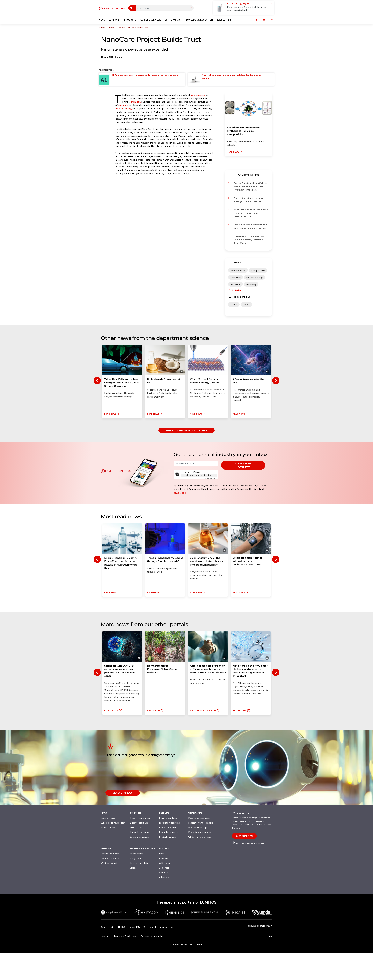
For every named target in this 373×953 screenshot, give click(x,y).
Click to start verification (198, 475)
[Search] (191, 8)
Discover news (108, 817)
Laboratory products (169, 822)
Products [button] (130, 19)
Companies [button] (115, 19)
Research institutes (139, 863)
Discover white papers (199, 817)
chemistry (136, 101)
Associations (136, 827)
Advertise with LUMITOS (113, 926)
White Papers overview (199, 836)
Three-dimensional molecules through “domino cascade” (249, 200)
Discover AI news (123, 792)
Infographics (136, 858)
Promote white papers (199, 832)
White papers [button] (173, 19)
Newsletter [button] (223, 19)
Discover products (168, 817)
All (131, 8)
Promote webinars (110, 858)
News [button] (102, 19)
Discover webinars (110, 853)
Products (163, 858)
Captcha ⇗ (211, 478)
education (123, 105)
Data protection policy (152, 936)
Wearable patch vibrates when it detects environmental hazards (250, 226)
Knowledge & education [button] (198, 19)
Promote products (168, 832)
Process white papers (199, 827)
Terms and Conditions (125, 936)
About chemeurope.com (162, 926)
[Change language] (264, 20)
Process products (167, 827)
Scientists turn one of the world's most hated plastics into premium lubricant (251, 213)
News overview (108, 827)
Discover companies (140, 817)
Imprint (105, 936)
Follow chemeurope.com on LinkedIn (250, 843)
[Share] (256, 20)
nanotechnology (123, 108)
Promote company (139, 832)
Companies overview (140, 836)
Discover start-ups (139, 822)
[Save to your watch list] (248, 20)
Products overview (168, 836)
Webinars (163, 872)
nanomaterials (197, 94)
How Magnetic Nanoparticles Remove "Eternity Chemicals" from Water (249, 239)
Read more (180, 492)
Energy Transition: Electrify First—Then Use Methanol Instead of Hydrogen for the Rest (250, 186)
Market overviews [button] (150, 19)
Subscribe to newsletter (243, 465)
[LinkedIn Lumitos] (270, 936)
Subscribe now (244, 836)
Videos (133, 867)
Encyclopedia (136, 853)
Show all (237, 290)
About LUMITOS (137, 926)
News (161, 853)
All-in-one (164, 877)
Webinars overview (110, 863)
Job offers (164, 867)
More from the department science (186, 430)
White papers (165, 863)
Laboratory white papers (200, 822)
